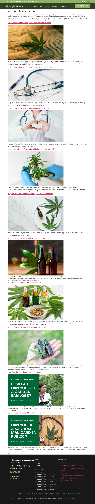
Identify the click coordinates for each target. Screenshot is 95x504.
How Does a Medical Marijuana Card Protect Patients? (29, 23)
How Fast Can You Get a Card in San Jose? (25, 372)
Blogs (47, 6)
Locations (54, 6)
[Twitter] (84, 2)
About (41, 6)
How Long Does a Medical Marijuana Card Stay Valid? (29, 108)
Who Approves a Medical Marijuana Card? (24, 283)
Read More (79, 493)
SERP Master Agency (70, 498)
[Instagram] (89, 2)
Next (10, 453)
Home (35, 6)
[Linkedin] (87, 2)
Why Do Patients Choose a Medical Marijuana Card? (28, 238)
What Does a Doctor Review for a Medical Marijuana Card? (31, 149)
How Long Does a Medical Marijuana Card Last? (27, 327)
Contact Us (63, 6)
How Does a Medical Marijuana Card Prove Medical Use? (30, 67)
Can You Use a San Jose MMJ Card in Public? (26, 413)
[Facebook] (82, 2)
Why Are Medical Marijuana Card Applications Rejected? (30, 194)
